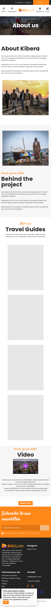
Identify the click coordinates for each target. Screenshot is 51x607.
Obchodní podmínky (9, 575)
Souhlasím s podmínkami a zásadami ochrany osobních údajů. (22, 533)
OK (6, 602)
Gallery (4, 584)
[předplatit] (44, 528)
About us (5, 581)
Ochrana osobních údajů (11, 578)
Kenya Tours (31, 549)
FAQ (3, 586)
